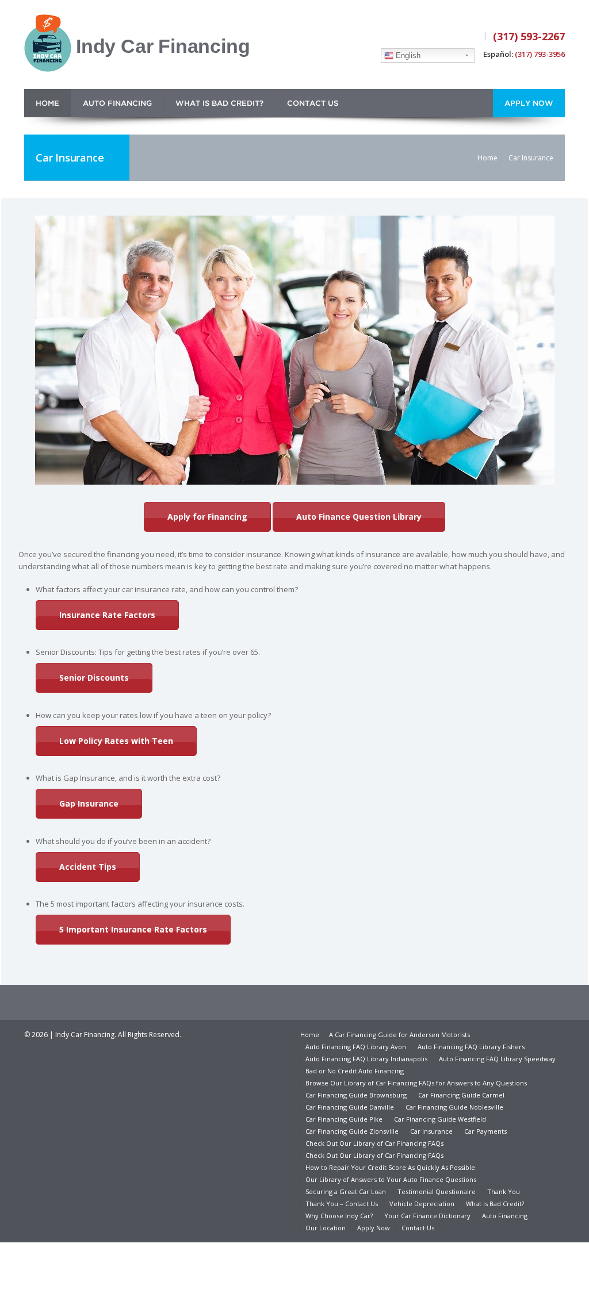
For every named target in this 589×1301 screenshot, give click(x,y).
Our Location (325, 1227)
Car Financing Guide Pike (344, 1119)
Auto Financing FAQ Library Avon (355, 1046)
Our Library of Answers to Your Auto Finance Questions (390, 1179)
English (406, 55)
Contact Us (312, 104)
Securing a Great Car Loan (345, 1191)
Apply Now (528, 104)
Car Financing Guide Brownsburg (356, 1095)
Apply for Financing (207, 516)
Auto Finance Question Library (359, 516)
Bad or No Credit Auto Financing (354, 1070)
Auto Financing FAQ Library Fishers (471, 1046)
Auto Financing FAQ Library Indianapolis (366, 1058)
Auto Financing (117, 104)
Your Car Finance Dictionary (427, 1215)
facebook (436, 36)
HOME (47, 104)
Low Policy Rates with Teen (116, 740)
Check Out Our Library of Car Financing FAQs (374, 1143)
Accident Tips (87, 866)
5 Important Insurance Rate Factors (133, 929)
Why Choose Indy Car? (339, 1215)
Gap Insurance (88, 803)
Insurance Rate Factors (107, 614)
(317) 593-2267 (529, 36)
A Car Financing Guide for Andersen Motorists (399, 1034)
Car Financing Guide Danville (349, 1107)
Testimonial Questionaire (436, 1191)
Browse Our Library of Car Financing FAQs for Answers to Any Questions (416, 1083)
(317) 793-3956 (540, 54)
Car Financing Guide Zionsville (352, 1131)
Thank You (503, 1191)
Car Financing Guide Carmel (461, 1095)
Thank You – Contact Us (341, 1203)
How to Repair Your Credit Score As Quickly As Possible (390, 1167)
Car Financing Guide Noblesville (454, 1107)
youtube (468, 36)
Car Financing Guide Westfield (440, 1119)
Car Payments (485, 1131)
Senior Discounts (94, 677)
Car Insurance (431, 1131)
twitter (451, 36)
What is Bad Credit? (219, 104)
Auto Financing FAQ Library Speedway (497, 1058)
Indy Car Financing (163, 46)
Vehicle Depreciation (421, 1203)
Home (487, 158)
